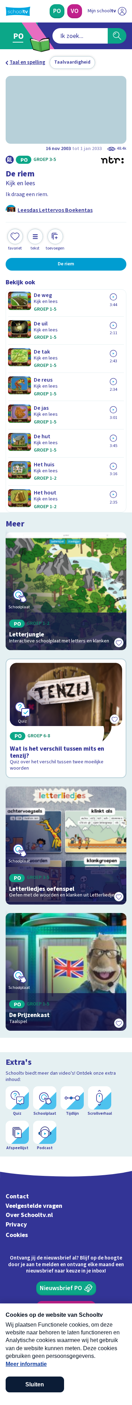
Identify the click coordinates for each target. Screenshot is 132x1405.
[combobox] (80, 36)
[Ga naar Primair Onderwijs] (20, 35)
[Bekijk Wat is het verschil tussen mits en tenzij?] (66, 718)
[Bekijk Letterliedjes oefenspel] (66, 845)
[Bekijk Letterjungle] (66, 591)
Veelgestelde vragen (34, 1206)
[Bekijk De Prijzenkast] (66, 972)
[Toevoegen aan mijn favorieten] (118, 642)
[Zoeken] (117, 36)
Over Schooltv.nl (29, 1215)
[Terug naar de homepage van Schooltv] (18, 11)
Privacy (16, 1224)
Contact (17, 1196)
